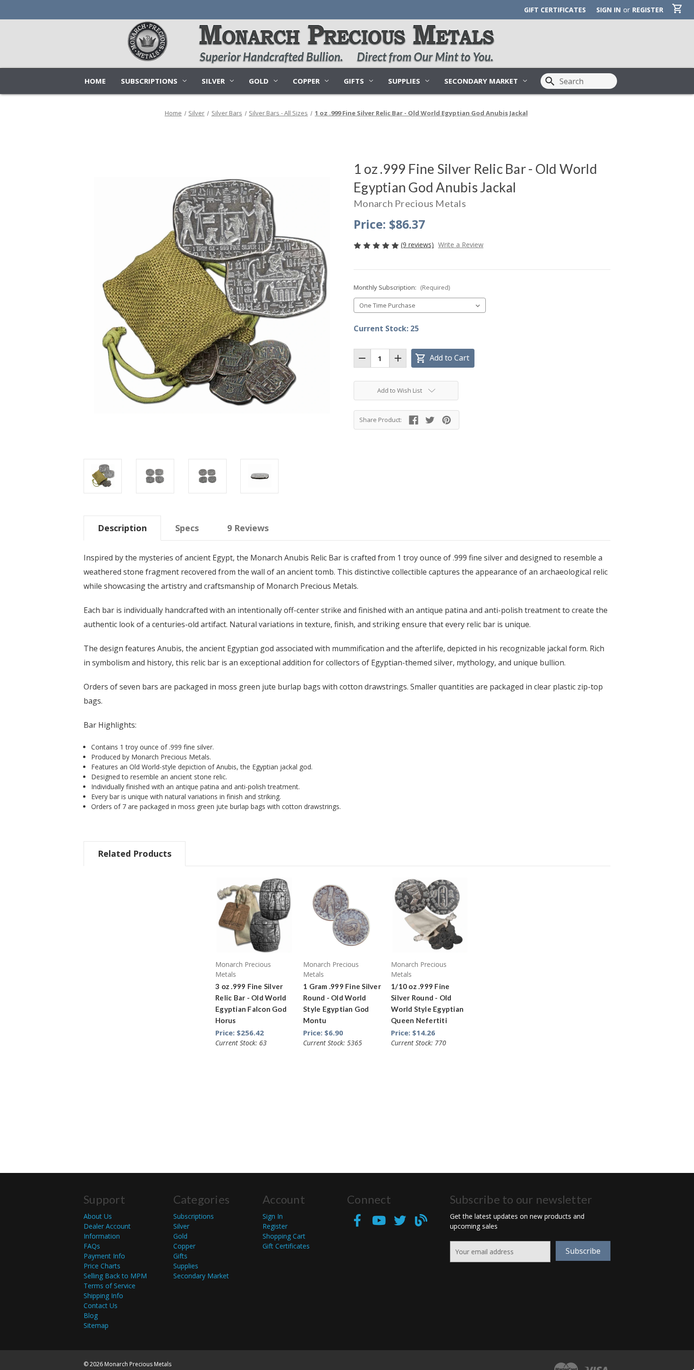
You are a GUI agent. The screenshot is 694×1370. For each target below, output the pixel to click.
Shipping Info (103, 1295)
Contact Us (101, 1305)
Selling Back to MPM (115, 1275)
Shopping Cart (283, 1236)
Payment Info (104, 1255)
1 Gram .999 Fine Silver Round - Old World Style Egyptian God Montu (342, 1003)
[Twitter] (430, 420)
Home (95, 81)
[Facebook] (413, 420)
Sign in (608, 9)
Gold (259, 81)
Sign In (272, 1216)
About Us (98, 1216)
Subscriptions (149, 81)
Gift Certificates (555, 9)
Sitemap (96, 1325)
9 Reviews (248, 528)
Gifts (354, 81)
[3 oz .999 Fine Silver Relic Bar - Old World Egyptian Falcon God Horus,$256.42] (254, 915)
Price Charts (102, 1265)
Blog (91, 1315)
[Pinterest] (446, 420)
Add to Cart (442, 358)
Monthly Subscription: (402, 287)
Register (647, 9)
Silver (213, 81)
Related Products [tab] (134, 853)
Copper (306, 81)
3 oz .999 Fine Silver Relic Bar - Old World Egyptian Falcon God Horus (251, 1003)
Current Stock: (386, 328)
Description (122, 528)
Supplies (404, 81)
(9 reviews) (417, 244)
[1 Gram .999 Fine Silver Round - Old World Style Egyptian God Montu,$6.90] (342, 915)
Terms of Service (109, 1285)
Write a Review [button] (460, 244)
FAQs (92, 1245)
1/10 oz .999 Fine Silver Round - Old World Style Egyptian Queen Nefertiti (427, 1003)
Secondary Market (481, 81)
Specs (187, 528)
